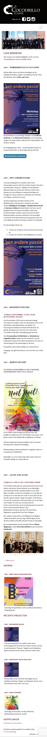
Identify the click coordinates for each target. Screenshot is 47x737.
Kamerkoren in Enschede (13, 723)
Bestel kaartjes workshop (15, 156)
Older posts (9, 560)
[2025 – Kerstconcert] (11, 702)
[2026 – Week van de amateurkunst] (18, 591)
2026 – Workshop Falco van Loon (17, 659)
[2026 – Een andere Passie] (11, 634)
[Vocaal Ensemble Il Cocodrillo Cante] (22, 9)
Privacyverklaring (10, 732)
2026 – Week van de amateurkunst (18, 574)
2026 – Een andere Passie (14, 624)
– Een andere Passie (17, 177)
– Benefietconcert (17, 307)
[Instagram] (33, 20)
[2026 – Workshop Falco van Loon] (11, 669)
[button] (41, 534)
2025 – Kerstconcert (12, 692)
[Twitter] (28, 20)
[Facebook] (24, 20)
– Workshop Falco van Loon (21, 67)
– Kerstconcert (15, 362)
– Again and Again (16, 474)
